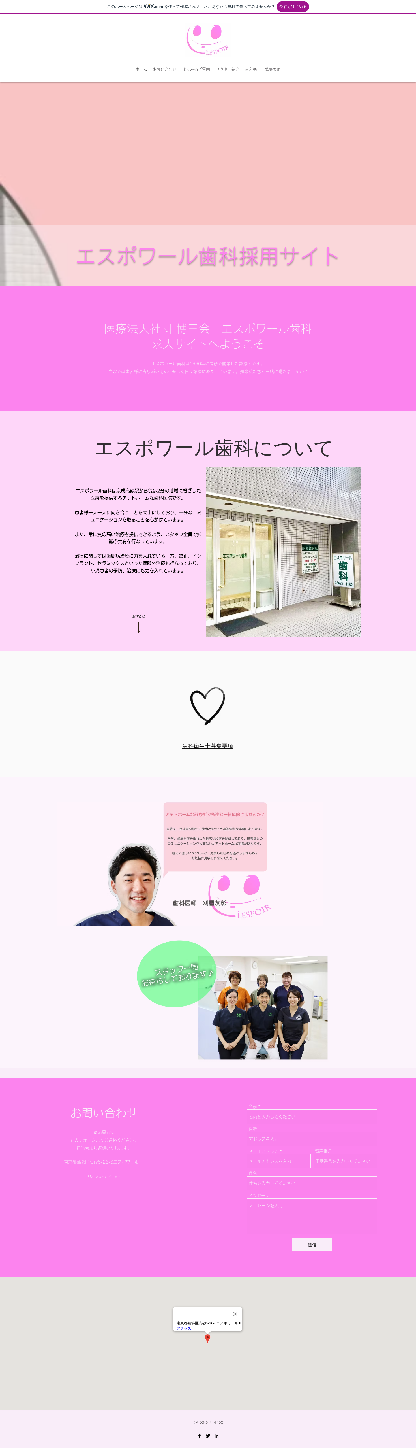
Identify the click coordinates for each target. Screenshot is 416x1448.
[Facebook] (199, 1436)
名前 (252, 1106)
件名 (252, 1173)
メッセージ (259, 1195)
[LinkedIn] (216, 1436)
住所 (252, 1129)
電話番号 (323, 1151)
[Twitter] (208, 1436)
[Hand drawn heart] (208, 706)
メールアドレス (263, 1151)
